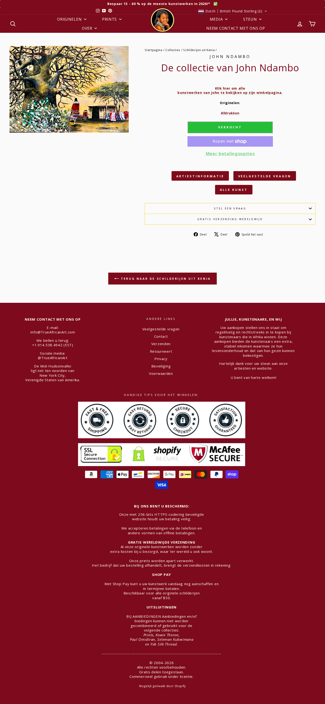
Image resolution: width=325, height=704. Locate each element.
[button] (232, 11)
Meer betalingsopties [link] (230, 153)
